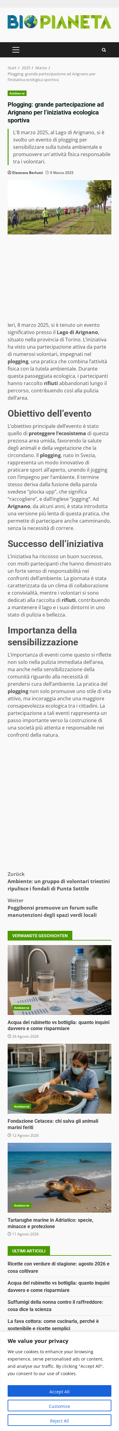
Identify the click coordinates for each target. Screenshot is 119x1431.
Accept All (59, 1392)
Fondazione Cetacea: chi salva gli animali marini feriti (59, 1079)
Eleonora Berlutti (27, 172)
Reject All (59, 1421)
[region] (59, 1381)
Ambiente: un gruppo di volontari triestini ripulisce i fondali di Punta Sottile (59, 881)
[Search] (104, 50)
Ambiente (17, 93)
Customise (59, 1406)
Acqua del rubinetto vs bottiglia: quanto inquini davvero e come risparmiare (59, 980)
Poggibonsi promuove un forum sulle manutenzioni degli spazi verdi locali (53, 907)
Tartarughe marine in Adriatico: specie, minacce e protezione (59, 1178)
